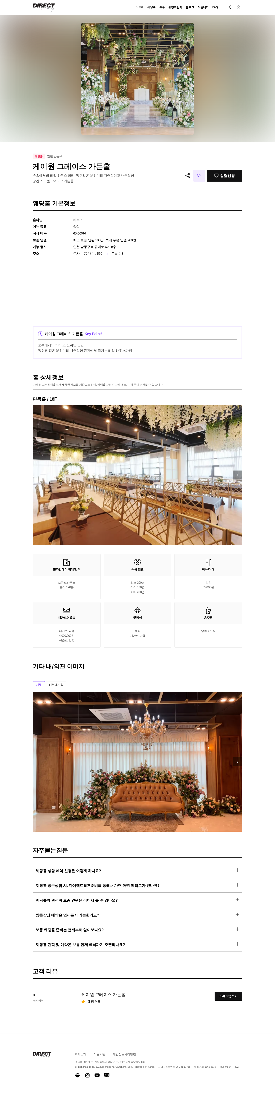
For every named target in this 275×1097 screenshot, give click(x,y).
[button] (140, 7)
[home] (44, 7)
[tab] (39, 684)
